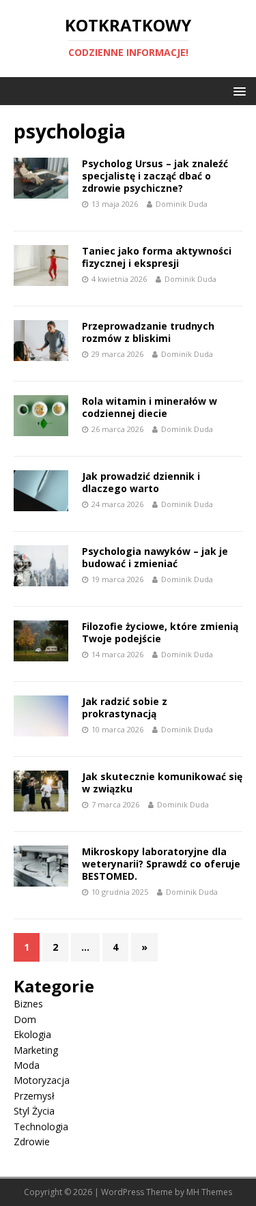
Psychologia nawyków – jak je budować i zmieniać (155, 557)
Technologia (41, 1126)
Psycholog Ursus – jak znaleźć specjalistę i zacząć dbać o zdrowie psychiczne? (155, 176)
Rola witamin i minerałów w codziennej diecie (149, 407)
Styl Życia (34, 1110)
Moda (27, 1065)
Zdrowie (32, 1141)
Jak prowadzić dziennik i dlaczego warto (141, 482)
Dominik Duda (182, 204)
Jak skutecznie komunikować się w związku (162, 782)
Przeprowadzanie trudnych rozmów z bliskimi (148, 332)
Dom (25, 1019)
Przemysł (34, 1095)
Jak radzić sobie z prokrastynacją (124, 707)
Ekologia (32, 1034)
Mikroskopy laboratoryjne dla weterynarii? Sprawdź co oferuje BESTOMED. (161, 863)
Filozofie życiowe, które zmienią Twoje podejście (160, 632)
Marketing (36, 1050)
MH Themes (209, 1192)
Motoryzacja (42, 1080)
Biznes (28, 1003)
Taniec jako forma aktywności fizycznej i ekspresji (156, 257)
